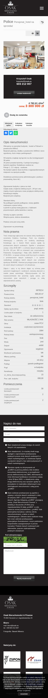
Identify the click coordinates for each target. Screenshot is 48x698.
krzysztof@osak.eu (24, 81)
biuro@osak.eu (13, 625)
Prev (4, 65)
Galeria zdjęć (37, 33)
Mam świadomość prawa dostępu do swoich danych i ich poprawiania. (24, 446)
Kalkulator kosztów (29, 124)
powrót (42, 22)
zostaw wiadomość (24, 93)
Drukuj (32, 33)
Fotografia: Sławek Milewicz (13, 631)
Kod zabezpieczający (13, 535)
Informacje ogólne (8, 124)
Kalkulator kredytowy (18, 124)
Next (43, 65)
